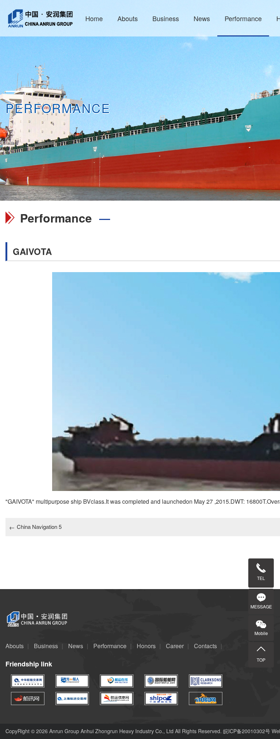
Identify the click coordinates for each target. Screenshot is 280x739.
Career (175, 646)
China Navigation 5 (35, 526)
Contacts (205, 646)
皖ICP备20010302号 (247, 731)
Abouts (127, 18)
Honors (146, 646)
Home (94, 18)
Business (165, 18)
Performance (243, 18)
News (202, 18)
